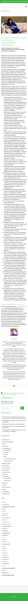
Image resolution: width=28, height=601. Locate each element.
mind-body (20, 393)
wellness (5, 572)
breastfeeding (5, 504)
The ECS (4, 489)
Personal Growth (6, 472)
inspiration (14, 393)
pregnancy (5, 555)
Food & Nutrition (7, 450)
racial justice (5, 559)
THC (3, 565)
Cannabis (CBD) (7, 478)
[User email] (14, 386)
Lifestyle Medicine (6, 448)
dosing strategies (6, 517)
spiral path (4, 561)
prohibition (5, 557)
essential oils (5, 522)
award (4, 502)
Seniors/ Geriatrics (6, 487)
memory (4, 541)
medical (4, 539)
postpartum (5, 552)
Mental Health (5, 465)
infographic (6, 533)
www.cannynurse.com (7, 382)
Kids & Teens (5, 446)
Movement (6, 452)
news (4, 546)
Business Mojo (5, 439)
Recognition (5, 483)
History (4, 444)
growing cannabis (6, 524)
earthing (4, 519)
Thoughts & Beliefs (8, 461)
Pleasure (6, 454)
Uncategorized (5, 491)
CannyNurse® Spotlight (7, 441)
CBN (3, 511)
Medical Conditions (6, 463)
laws (3, 537)
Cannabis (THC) (7, 480)
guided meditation (6, 526)
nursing (4, 548)
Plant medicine (5, 476)
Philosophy (4, 474)
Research (4, 485)
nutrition (4, 550)
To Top (12, 596)
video (4, 570)
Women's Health (6, 493)
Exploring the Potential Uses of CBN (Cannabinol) (13, 424)
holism (5, 530)
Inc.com (17, 304)
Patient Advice (5, 470)
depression (5, 515)
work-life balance (13, 394)
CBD (4, 509)
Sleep (5, 456)
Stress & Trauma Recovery (10, 458)
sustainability (5, 563)
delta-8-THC (5, 513)
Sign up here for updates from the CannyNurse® (14, 1)
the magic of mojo (8, 568)
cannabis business (6, 393)
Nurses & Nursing (6, 467)
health (4, 528)
